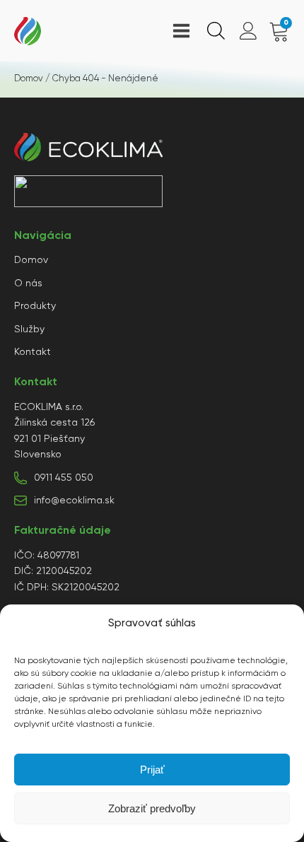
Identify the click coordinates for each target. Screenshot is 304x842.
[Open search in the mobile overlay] (214, 31)
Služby (29, 329)
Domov (28, 78)
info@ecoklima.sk (74, 500)
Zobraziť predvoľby (152, 808)
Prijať (152, 770)
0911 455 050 (63, 478)
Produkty (35, 306)
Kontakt (32, 352)
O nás (28, 283)
